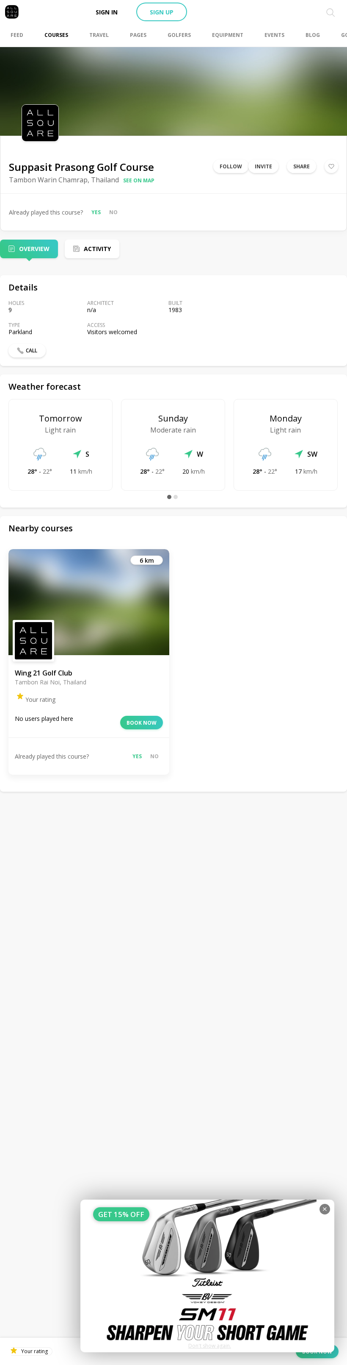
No (113, 212)
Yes (96, 212)
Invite (263, 166)
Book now (142, 722)
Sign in (107, 12)
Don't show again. (209, 1345)
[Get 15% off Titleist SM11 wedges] (207, 1276)
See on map (138, 180)
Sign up (162, 12)
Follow (231, 166)
